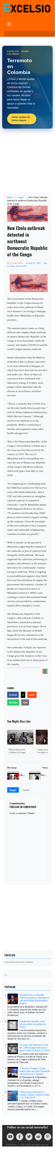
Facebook (13, 694)
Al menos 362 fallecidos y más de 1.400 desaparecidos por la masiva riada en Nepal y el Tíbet (34, 1048)
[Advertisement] (27, 160)
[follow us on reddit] (38, 1136)
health (24, 266)
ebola (18, 266)
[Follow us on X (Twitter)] (28, 1136)
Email (25, 702)
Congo (12, 266)
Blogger (13, 790)
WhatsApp (13, 702)
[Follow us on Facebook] (19, 1136)
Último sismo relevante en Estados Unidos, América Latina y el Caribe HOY (34, 1095)
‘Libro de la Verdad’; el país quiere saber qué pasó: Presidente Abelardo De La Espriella (35, 1071)
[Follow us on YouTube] (10, 1136)
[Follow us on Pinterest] (47, 1136)
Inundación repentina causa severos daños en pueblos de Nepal (33, 1024)
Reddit (32, 694)
